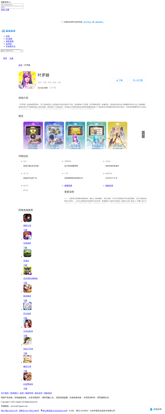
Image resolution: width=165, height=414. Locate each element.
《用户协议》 (87, 22)
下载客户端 (6, 53)
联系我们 (14, 393)
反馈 (22, 393)
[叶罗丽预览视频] (33, 136)
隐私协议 (48, 393)
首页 (8, 36)
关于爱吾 (5, 393)
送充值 (9, 44)
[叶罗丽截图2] (54, 136)
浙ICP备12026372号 (9, 411)
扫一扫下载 (138, 80)
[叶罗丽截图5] (117, 136)
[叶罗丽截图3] (75, 136)
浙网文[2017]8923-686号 (29, 411)
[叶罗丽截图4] (96, 136)
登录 (3, 10)
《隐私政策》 (99, 22)
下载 (121, 80)
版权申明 (29, 393)
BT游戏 (9, 39)
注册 (7, 10)
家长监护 (39, 393)
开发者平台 (10, 46)
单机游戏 (10, 41)
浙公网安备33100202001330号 (55, 411)
